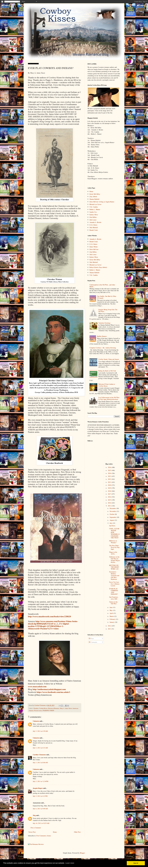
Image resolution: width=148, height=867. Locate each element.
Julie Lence (92, 220)
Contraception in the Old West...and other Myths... (102, 286)
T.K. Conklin (93, 207)
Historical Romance (53, 708)
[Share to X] (64, 706)
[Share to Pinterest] (68, 706)
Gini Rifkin (93, 217)
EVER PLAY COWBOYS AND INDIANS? (113, 591)
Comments (93, 642)
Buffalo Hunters (102, 336)
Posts (92, 638)
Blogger (82, 853)
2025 (109, 470)
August (112, 520)
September (113, 517)
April (111, 613)
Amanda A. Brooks (95, 222)
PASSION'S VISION (48, 710)
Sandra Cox (93, 212)
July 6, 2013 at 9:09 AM (40, 809)
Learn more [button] (69, 863)
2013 (109, 506)
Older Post (77, 832)
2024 (109, 473)
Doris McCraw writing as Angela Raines (101, 202)
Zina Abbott (93, 196)
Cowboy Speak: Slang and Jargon (108, 359)
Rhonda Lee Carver (95, 204)
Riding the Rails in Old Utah (107, 371)
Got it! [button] (135, 863)
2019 (109, 488)
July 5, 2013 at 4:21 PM (40, 796)
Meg (34, 815)
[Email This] (60, 706)
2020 (109, 485)
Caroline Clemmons (39, 754)
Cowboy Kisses (43, 708)
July (111, 523)
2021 (109, 482)
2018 (109, 491)
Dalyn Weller (93, 247)
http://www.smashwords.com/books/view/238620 (49, 616)
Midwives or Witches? (113, 542)
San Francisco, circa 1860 (113, 598)
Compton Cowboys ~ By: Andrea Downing (102, 348)
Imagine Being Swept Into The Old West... (107, 310)
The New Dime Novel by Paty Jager (114, 547)
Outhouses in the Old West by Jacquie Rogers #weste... (114, 559)
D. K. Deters (93, 225)
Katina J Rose (93, 215)
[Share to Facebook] (66, 706)
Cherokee (36, 708)
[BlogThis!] (62, 706)
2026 (109, 467)
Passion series (38, 710)
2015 (109, 500)
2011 (109, 629)
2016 (109, 497)
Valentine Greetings (104, 323)
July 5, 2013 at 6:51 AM (40, 748)
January (112, 622)
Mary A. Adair (64, 708)
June (111, 607)
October (112, 514)
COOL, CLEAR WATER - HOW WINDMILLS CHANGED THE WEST (114, 533)
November (113, 511)
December (113, 508)
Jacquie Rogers (38, 788)
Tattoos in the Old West (113, 603)
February (113, 619)
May (111, 610)
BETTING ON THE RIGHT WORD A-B (114, 567)
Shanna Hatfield (94, 199)
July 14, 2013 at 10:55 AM (41, 823)
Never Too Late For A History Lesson (114, 584)
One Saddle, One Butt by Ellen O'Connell (106, 297)
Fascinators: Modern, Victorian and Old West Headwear (114, 575)
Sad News (112, 526)
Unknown (36, 721)
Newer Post (32, 832)
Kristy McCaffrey (94, 194)
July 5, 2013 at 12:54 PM (40, 781)
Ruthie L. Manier (94, 209)
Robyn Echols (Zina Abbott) (98, 267)
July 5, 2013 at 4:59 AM (40, 731)
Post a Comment (36, 828)
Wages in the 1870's (113, 553)
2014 (109, 503)
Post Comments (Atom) (43, 836)
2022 (109, 479)
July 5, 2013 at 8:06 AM (40, 762)
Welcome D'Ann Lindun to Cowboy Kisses (106, 385)
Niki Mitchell (93, 227)
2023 (109, 476)
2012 (109, 626)
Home (55, 832)
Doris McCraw (93, 249)
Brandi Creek (93, 230)
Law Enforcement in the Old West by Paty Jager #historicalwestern (108, 398)
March (112, 616)
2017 (109, 494)
